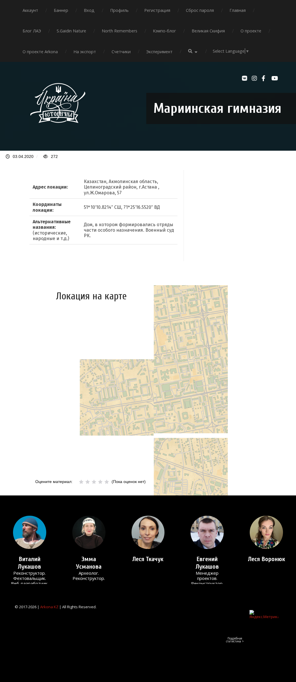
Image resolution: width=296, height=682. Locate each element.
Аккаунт (30, 10)
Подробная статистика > (235, 640)
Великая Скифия (208, 31)
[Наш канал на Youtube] (274, 78)
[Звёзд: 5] (107, 482)
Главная (238, 10)
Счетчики (121, 51)
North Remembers (119, 31)
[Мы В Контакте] (245, 78)
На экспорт (84, 51)
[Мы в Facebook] (265, 78)
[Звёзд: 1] (81, 482)
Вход (89, 10)
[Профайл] (29, 532)
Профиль (119, 10)
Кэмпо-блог (164, 31)
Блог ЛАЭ (32, 31)
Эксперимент (159, 51)
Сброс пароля (200, 10)
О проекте (250, 31)
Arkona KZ (49, 606)
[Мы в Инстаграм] (255, 78)
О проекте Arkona (40, 51)
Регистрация (157, 10)
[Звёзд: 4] (100, 482)
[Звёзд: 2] (87, 482)
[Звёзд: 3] (94, 482)
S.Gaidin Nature (71, 31)
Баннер (61, 10)
